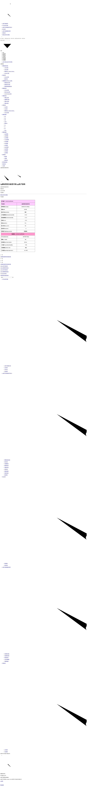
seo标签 (1, 781)
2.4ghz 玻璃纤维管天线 (4, 271)
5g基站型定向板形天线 (4, 275)
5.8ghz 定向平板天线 (4, 266)
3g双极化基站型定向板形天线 (5, 256)
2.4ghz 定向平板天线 (4, 269)
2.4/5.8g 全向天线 (3, 273)
